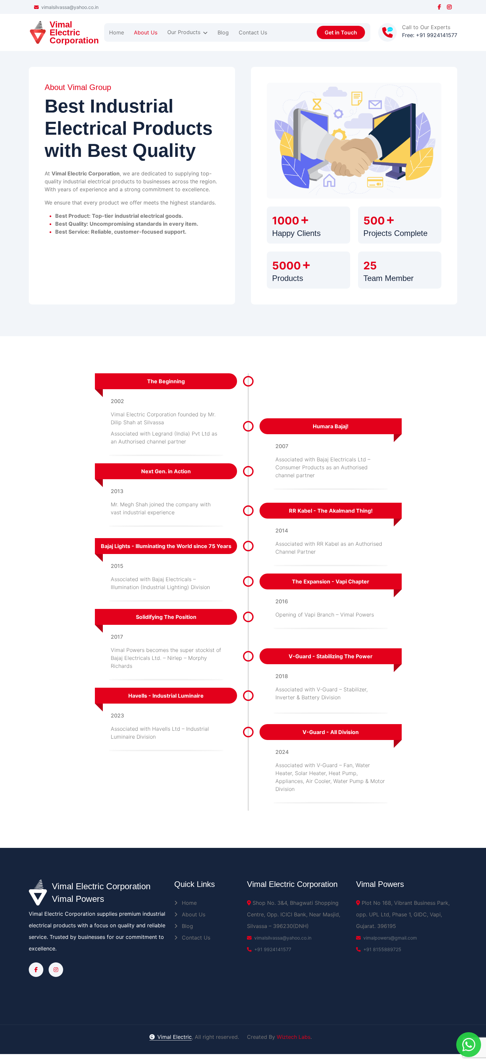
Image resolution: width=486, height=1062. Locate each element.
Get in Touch (341, 32)
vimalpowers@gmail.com (390, 938)
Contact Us (195, 937)
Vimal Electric (174, 1037)
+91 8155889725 (382, 949)
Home (188, 903)
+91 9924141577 (272, 949)
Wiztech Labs (293, 1037)
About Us (192, 914)
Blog (186, 926)
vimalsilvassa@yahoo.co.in (70, 7)
